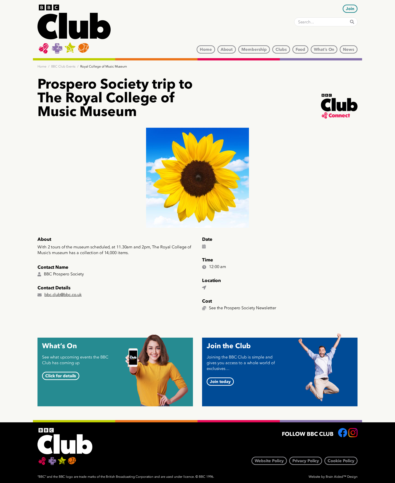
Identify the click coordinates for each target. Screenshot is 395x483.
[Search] (352, 22)
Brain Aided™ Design (342, 477)
